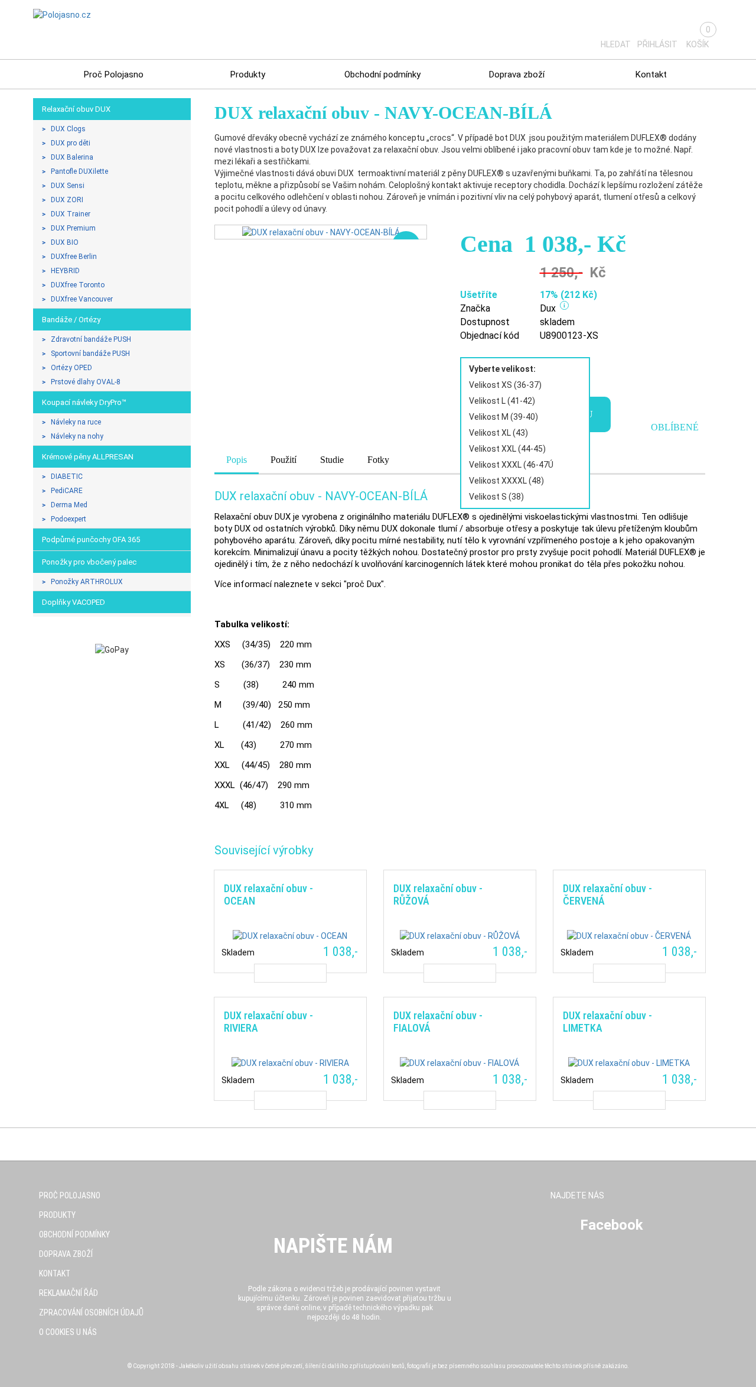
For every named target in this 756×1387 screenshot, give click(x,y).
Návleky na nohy (77, 436)
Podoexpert (68, 519)
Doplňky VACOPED (73, 602)
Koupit (290, 973)
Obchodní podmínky (382, 74)
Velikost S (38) (496, 496)
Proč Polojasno (114, 74)
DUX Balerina (72, 157)
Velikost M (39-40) (503, 417)
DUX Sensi (67, 186)
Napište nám (333, 1246)
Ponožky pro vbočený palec (89, 562)
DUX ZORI (67, 200)
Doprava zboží (517, 74)
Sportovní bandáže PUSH (90, 353)
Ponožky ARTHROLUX (87, 582)
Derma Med (69, 505)
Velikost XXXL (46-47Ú (511, 464)
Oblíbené (675, 427)
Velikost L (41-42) (502, 401)
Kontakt (651, 74)
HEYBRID (65, 271)
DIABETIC (67, 476)
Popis (236, 460)
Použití (283, 460)
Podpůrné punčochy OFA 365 (91, 539)
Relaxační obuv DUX (76, 109)
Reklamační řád (68, 1293)
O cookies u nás (68, 1332)
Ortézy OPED (71, 368)
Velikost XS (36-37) (505, 385)
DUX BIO (65, 242)
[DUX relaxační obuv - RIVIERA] (290, 1048)
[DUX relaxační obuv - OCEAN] (290, 921)
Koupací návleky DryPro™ (84, 402)
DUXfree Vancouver (82, 299)
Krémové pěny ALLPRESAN (87, 456)
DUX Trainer (70, 214)
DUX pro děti (70, 143)
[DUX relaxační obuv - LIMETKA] (629, 1048)
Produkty (247, 74)
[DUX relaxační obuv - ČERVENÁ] (629, 921)
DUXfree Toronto (78, 285)
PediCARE (67, 491)
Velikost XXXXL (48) (506, 480)
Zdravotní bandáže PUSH (91, 339)
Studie (332, 460)
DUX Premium (73, 228)
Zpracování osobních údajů (91, 1312)
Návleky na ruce (76, 422)
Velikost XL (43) (498, 433)
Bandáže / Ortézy (71, 319)
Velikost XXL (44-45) (507, 448)
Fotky (378, 460)
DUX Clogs (68, 129)
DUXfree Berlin (74, 256)
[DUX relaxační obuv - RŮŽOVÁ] (459, 921)
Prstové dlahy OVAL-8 (85, 382)
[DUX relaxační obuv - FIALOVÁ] (459, 1048)
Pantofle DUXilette (79, 171)
